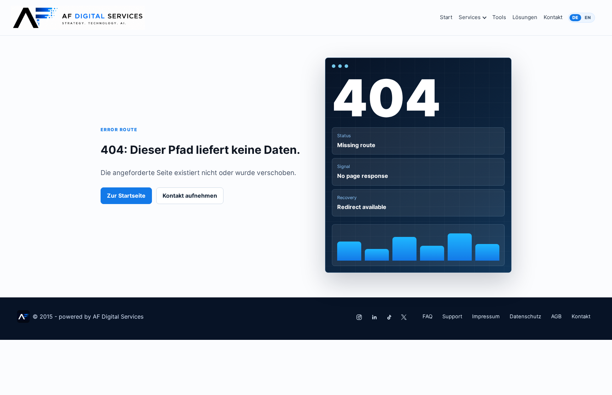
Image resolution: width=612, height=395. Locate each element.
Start (446, 17)
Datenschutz (525, 316)
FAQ (427, 316)
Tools (499, 17)
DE (575, 17)
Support (452, 316)
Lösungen (524, 17)
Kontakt (553, 17)
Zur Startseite (126, 195)
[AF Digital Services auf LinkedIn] (374, 317)
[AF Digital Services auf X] (404, 317)
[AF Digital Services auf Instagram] (359, 317)
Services (470, 17)
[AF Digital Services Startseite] (77, 18)
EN (588, 17)
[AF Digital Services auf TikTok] (389, 317)
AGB (556, 316)
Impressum (486, 316)
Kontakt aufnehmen (190, 195)
